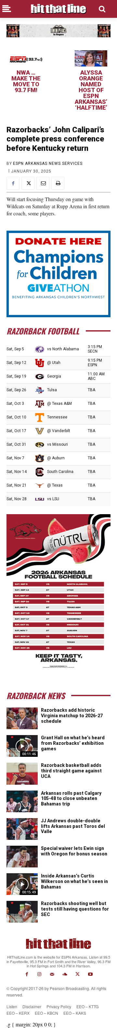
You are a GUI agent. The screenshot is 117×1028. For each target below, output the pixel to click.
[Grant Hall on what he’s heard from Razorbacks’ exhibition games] (22, 746)
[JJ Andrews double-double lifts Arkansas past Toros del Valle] (22, 829)
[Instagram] (39, 974)
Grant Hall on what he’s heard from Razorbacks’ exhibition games (73, 743)
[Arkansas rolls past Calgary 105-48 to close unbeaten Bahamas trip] (22, 801)
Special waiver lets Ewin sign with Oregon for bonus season (74, 851)
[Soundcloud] (64, 974)
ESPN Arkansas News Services (48, 163)
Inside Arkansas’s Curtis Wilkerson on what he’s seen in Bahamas (74, 881)
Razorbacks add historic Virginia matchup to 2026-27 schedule (72, 716)
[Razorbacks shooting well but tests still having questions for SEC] (22, 912)
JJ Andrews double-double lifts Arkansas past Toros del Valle (73, 826)
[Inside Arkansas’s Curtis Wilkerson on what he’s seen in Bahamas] (22, 884)
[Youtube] (90, 974)
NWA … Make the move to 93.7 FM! (26, 81)
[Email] (42, 183)
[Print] (57, 183)
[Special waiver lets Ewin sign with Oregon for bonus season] (22, 856)
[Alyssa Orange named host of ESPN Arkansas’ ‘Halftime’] (91, 58)
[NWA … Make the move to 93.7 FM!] (26, 58)
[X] (27, 183)
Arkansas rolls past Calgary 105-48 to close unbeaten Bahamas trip (71, 799)
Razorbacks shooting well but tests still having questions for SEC (75, 909)
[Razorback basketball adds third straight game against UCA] (22, 773)
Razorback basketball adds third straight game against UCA (71, 771)
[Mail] (52, 974)
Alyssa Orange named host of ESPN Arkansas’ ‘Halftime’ (91, 90)
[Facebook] (13, 183)
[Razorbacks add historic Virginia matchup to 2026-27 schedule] (22, 718)
